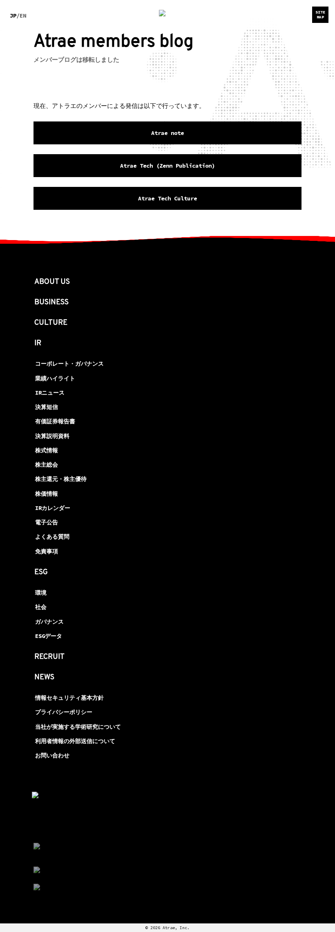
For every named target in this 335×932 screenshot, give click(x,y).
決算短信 (46, 407)
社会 (41, 607)
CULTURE (50, 323)
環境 (41, 592)
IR (37, 343)
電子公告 (46, 522)
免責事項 (46, 551)
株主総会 (46, 464)
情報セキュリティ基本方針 (69, 697)
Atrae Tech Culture (167, 198)
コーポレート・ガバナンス (69, 363)
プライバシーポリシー (63, 712)
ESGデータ (48, 636)
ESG (41, 572)
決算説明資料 (52, 436)
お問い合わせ (52, 755)
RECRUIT (49, 657)
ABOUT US (52, 282)
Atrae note (167, 133)
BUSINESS (51, 302)
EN (23, 15)
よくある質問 (52, 536)
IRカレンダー (52, 508)
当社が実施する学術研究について (78, 726)
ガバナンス (49, 621)
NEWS (44, 677)
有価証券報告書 (55, 421)
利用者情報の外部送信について (75, 741)
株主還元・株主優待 (61, 479)
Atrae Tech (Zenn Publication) (167, 165)
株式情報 (46, 450)
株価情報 (46, 493)
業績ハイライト (55, 378)
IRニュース (50, 392)
